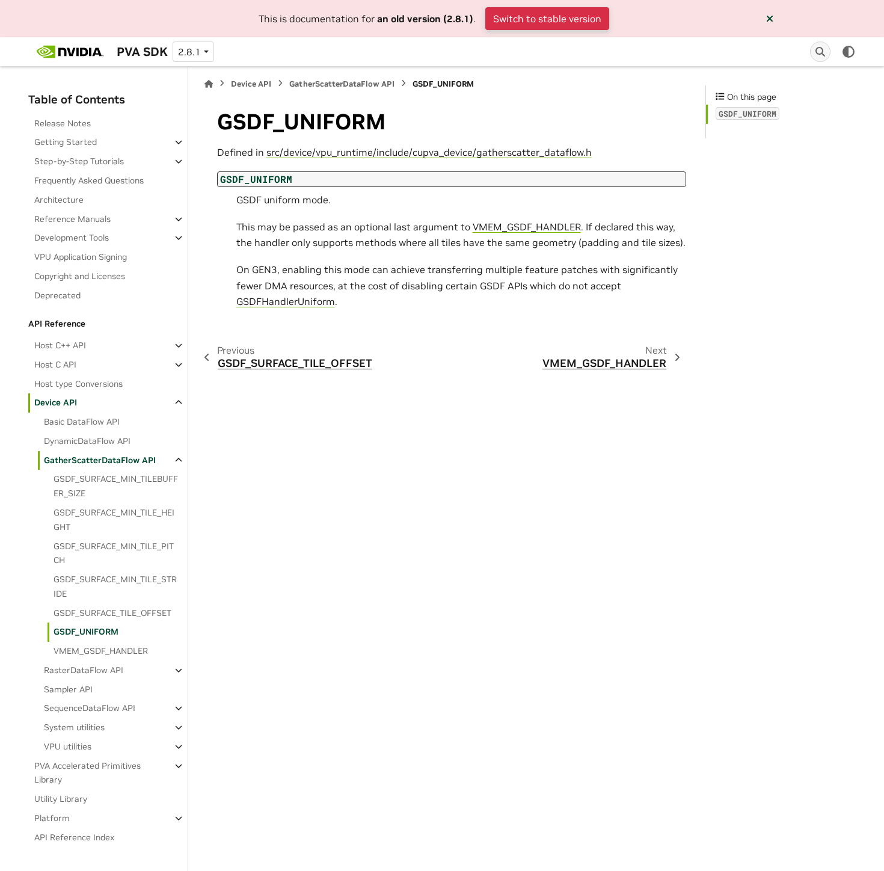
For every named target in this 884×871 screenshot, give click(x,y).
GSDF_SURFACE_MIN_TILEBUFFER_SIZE (116, 486)
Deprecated (57, 295)
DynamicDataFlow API (87, 441)
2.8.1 (189, 52)
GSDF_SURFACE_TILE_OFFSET (112, 613)
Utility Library (60, 798)
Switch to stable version (547, 19)
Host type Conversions (78, 383)
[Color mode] (848, 52)
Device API (55, 402)
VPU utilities (67, 746)
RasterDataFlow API (83, 670)
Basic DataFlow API (82, 421)
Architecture (59, 199)
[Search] (820, 52)
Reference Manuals (72, 219)
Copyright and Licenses (79, 276)
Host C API (55, 364)
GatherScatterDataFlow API (100, 460)
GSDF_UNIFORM (86, 631)
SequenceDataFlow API (89, 708)
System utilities (74, 727)
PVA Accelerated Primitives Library (87, 773)
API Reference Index (74, 837)
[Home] (208, 84)
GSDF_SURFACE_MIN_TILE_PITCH (114, 553)
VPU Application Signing (80, 256)
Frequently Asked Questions (89, 180)
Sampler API (68, 689)
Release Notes (62, 123)
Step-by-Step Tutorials (79, 161)
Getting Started (65, 142)
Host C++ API (60, 345)
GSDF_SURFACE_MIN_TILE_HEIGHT (114, 519)
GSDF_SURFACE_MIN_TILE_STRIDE (115, 586)
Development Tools (71, 237)
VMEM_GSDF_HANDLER (101, 650)
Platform (52, 818)
